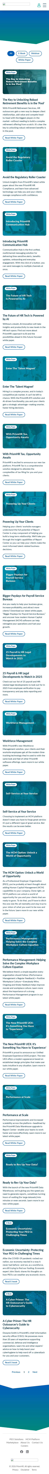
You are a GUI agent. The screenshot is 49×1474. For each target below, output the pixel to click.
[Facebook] (21, 1451)
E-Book (21, 53)
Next (35, 1372)
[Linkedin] (27, 1451)
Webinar (35, 53)
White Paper (24, 60)
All (11, 53)
